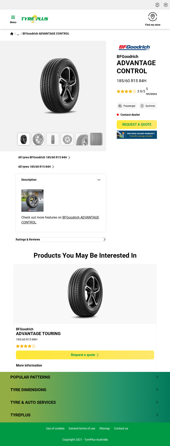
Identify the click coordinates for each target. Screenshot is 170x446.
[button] (18, 33)
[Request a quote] (157, 4)
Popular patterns (30, 377)
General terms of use (82, 428)
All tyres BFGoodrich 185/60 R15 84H (42, 157)
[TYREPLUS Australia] (34, 19)
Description (28, 180)
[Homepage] (11, 33)
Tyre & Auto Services (33, 402)
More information (29, 365)
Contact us (121, 428)
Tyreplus (20, 415)
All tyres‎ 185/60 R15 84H (34, 166)
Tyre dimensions (28, 390)
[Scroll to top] (159, 437)
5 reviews (151, 91)
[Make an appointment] (166, 4)
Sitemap (104, 428)
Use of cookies (55, 428)
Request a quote (136, 124)
